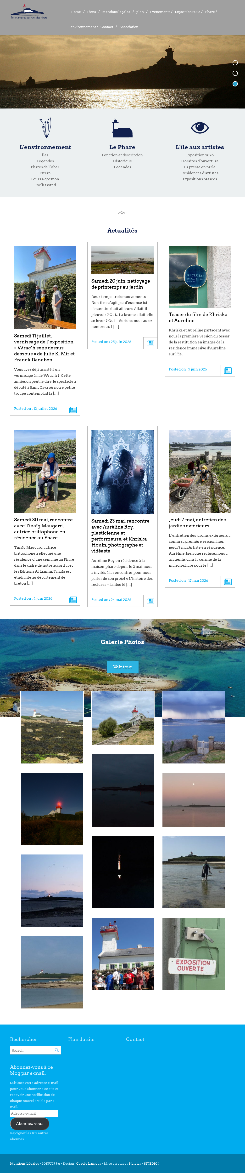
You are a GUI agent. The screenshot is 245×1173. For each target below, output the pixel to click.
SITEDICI (151, 1163)
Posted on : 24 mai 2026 (111, 600)
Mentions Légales (25, 1163)
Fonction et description (122, 155)
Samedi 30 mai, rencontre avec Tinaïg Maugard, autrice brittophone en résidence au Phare (43, 529)
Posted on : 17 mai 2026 (188, 580)
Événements (160, 12)
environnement (83, 27)
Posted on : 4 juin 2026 (33, 598)
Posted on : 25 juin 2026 (111, 342)
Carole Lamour (88, 1163)
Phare (210, 12)
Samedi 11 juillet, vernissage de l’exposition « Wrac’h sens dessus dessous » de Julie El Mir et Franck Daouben (44, 348)
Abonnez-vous (29, 1123)
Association (128, 27)
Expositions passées (200, 179)
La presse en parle (200, 167)
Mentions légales (116, 12)
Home (76, 12)
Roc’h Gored (45, 185)
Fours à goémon (45, 179)
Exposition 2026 (187, 12)
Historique (122, 161)
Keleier (135, 1163)
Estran (45, 173)
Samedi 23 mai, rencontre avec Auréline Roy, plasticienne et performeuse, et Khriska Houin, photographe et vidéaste (120, 536)
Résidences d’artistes (199, 173)
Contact (106, 27)
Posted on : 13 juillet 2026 (35, 408)
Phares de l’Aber (45, 167)
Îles (45, 155)
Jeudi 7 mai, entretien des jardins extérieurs (197, 523)
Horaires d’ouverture (200, 161)
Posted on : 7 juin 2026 (188, 369)
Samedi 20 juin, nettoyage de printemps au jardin (120, 284)
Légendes (45, 161)
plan (140, 12)
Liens (91, 12)
